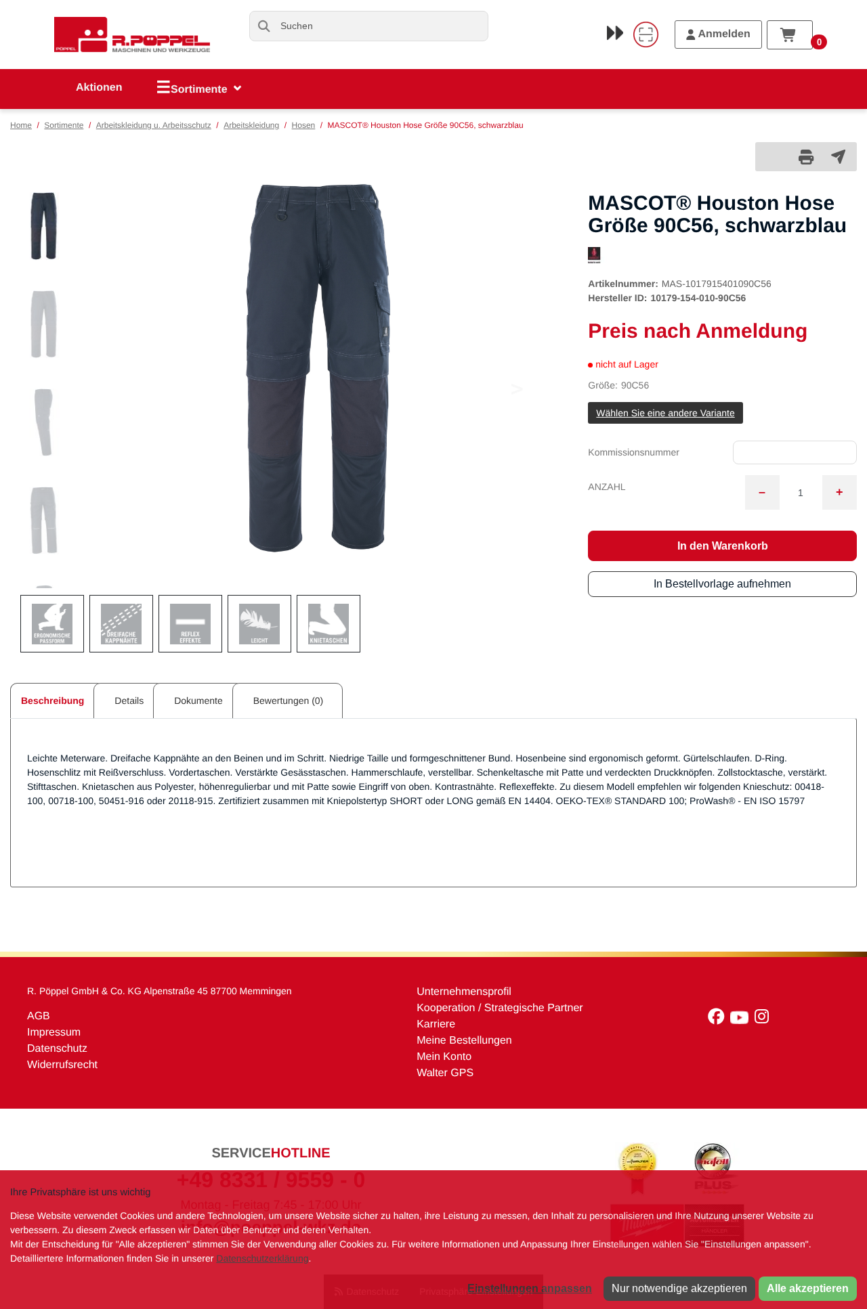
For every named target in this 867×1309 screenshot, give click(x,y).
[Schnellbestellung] (615, 32)
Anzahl (606, 486)
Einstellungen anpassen (529, 1288)
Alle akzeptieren (808, 1288)
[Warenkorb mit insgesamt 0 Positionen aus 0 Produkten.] (790, 34)
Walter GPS (445, 1073)
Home (21, 125)
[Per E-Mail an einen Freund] (838, 156)
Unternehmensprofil (464, 992)
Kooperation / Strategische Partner (500, 1008)
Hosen (304, 125)
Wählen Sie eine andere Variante (665, 412)
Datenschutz (57, 1049)
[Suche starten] (264, 26)
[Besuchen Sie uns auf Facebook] (719, 1020)
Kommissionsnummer (633, 452)
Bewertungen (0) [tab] (288, 700)
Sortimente (63, 125)
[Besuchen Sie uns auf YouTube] (742, 1020)
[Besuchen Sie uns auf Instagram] (763, 1020)
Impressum (54, 1032)
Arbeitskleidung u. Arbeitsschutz (153, 125)
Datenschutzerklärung (262, 1258)
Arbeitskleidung (251, 125)
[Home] (132, 34)
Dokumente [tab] (198, 700)
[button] (43, 226)
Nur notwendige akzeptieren (679, 1288)
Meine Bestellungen (464, 1040)
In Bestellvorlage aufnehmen (722, 584)
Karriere (436, 1024)
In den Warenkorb (722, 546)
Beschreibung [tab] (52, 700)
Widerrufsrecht (62, 1065)
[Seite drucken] (806, 157)
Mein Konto (444, 1057)
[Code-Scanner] (645, 34)
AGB (38, 1016)
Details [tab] (129, 700)
